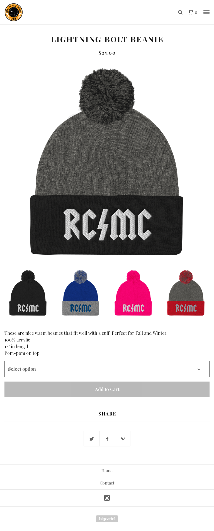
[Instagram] (107, 498)
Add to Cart (107, 389)
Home (107, 470)
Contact (107, 483)
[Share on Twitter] (91, 439)
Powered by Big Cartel (107, 518)
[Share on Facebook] (107, 439)
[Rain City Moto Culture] (33, 12)
